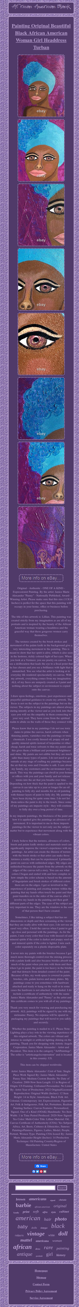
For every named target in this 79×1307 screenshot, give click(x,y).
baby (23, 1226)
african (22, 1246)
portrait (39, 1256)
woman (57, 1240)
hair (47, 1219)
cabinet (64, 1211)
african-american (42, 1207)
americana (42, 1240)
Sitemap (41, 1277)
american (28, 1218)
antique (24, 1254)
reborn (19, 1235)
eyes (53, 1212)
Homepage (41, 1270)
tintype (44, 1227)
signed (52, 1200)
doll (63, 1233)
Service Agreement (41, 1298)
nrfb (36, 1211)
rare (48, 1247)
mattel (26, 1240)
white (51, 1235)
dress (37, 1249)
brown (20, 1199)
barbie (23, 1205)
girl (49, 1254)
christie (63, 1199)
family (16, 1212)
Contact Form (41, 1284)
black (58, 1226)
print (26, 1212)
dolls (34, 1227)
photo (61, 1219)
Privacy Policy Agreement (41, 1291)
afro (45, 1212)
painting (63, 1248)
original (60, 1206)
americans (37, 1199)
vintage (36, 1233)
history (61, 1255)
